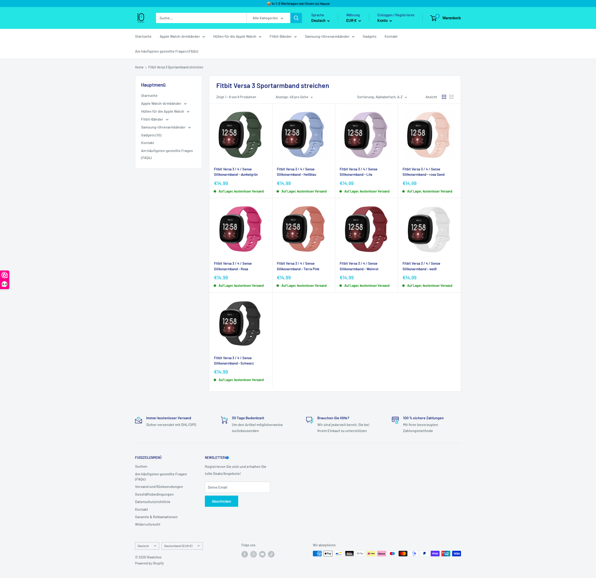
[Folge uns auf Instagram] (253, 554)
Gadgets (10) (151, 135)
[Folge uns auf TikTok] (271, 554)
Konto (382, 20)
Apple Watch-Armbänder (180, 36)
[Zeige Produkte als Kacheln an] (444, 97)
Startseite (143, 36)
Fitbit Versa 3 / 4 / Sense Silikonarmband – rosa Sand (423, 171)
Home (139, 67)
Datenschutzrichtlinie (152, 501)
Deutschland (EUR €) (178, 546)
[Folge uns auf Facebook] (244, 554)
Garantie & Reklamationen (156, 516)
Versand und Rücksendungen (159, 486)
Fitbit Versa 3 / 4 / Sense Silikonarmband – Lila (358, 171)
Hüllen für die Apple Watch (234, 36)
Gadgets (369, 36)
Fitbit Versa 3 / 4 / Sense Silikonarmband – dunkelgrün (236, 171)
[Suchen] (296, 18)
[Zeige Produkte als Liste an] (452, 97)
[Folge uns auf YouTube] (262, 554)
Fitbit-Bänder (281, 36)
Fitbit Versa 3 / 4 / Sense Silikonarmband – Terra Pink (298, 266)
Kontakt (391, 36)
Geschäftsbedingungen (154, 494)
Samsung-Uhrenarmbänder (327, 36)
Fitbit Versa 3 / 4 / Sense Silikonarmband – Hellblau (296, 171)
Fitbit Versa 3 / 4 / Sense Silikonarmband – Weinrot (359, 266)
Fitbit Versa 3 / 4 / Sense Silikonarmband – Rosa (233, 266)
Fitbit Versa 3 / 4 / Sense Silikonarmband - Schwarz (234, 360)
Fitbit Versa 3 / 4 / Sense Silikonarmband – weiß (421, 266)
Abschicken (221, 501)
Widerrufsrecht (147, 524)
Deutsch (143, 546)
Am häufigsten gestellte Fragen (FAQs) (166, 51)
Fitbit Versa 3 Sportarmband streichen (175, 67)
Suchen (141, 466)
